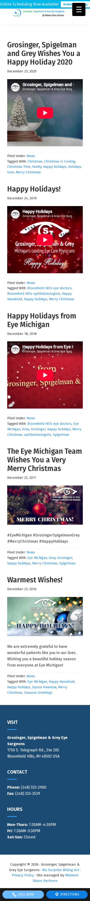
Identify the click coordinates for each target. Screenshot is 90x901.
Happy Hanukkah (62, 682)
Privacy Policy (23, 875)
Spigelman (61, 435)
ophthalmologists (37, 435)
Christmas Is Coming (59, 161)
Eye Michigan (37, 558)
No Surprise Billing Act (60, 870)
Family (37, 167)
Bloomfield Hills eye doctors (49, 288)
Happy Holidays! (33, 189)
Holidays (74, 167)
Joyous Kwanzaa (44, 687)
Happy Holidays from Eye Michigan (41, 320)
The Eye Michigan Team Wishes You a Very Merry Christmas (44, 460)
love (10, 172)
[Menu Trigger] (78, 9)
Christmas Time (18, 167)
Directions (69, 894)
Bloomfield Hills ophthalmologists (33, 294)
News (31, 156)
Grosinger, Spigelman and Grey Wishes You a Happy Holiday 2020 (43, 53)
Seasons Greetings (38, 693)
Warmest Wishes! (34, 580)
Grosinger (38, 429)
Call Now (25, 894)
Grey (25, 429)
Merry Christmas (28, 172)
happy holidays (54, 167)
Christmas (34, 161)
